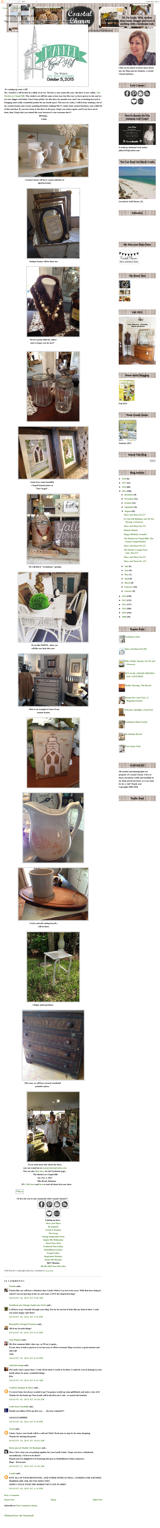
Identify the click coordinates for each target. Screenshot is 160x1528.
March (127, 583)
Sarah (12, 1429)
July (126, 566)
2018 (124, 479)
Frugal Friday (53, 1253)
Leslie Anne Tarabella (18, 1406)
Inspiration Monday (53, 1256)
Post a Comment (11, 1495)
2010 (124, 613)
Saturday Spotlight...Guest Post (139, 710)
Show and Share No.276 (135, 526)
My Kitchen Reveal (133, 734)
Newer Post (9, 1500)
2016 (124, 487)
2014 (124, 596)
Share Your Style (53, 1243)
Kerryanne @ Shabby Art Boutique (25, 1448)
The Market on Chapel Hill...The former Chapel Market (37, 21)
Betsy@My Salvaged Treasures (23, 1324)
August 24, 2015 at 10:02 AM (26, 1440)
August (127, 511)
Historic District (131, 530)
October (128, 503)
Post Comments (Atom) (26, 1505)
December (129, 495)
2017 (124, 483)
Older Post (97, 1500)
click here (39, 1171)
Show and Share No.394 (136, 649)
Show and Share (53, 1223)
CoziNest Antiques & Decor (21, 1388)
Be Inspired (53, 1227)
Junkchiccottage (16, 1365)
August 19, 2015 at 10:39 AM (26, 1399)
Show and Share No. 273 (135, 561)
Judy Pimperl (15, 1340)
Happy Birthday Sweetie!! (135, 534)
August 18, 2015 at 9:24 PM (26, 1358)
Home (5, 8)
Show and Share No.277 (135, 515)
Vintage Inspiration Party (53, 1236)
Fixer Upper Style (133, 746)
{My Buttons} (66, 8)
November (129, 499)
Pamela (12, 1286)
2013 (124, 600)
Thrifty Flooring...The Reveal (138, 685)
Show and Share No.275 (135, 546)
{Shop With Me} (48, 8)
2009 (124, 617)
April (127, 579)
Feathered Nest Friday (53, 1246)
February (128, 587)
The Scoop (53, 1233)
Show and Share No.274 (135, 557)
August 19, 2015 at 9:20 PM (26, 1422)
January (128, 591)
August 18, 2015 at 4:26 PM (26, 1317)
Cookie (12, 1473)
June (126, 570)
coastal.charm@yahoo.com (54, 1168)
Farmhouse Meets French (136, 722)
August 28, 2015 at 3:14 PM (26, 1488)
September (129, 507)
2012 (124, 604)
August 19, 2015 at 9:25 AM (26, 1380)
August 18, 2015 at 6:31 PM (26, 1332)
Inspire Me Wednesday (53, 1240)
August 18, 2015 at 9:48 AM (26, 1298)
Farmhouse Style (132, 637)
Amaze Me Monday (53, 1260)
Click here (30, 1184)
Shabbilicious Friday (53, 1250)
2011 (124, 608)
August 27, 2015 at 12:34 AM (26, 1466)
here (41, 1184)
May (126, 574)
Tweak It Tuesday (53, 1230)
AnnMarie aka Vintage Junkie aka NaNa (27, 1305)
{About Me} (17, 8)
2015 (124, 491)
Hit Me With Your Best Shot (53, 1266)
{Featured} (32, 8)
